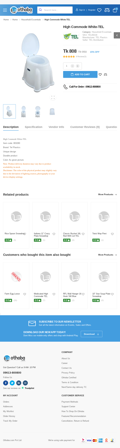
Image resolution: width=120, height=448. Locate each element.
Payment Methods (70, 402)
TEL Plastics (101, 37)
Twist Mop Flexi (99, 233)
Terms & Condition (70, 382)
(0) (73, 240)
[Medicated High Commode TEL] (45, 277)
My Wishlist (8, 411)
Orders (6, 402)
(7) (44, 300)
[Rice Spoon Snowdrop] (16, 216)
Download (89, 334)
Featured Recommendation (74, 416)
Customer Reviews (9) (85, 127)
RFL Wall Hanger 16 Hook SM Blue (72, 295)
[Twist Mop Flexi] (103, 216)
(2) (73, 300)
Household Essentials (102, 32)
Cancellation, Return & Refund (75, 421)
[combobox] (55, 10)
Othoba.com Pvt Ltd (12, 440)
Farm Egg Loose (12, 294)
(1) (44, 240)
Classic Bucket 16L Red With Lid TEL (72, 234)
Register (91, 10)
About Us (66, 358)
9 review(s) (81, 57)
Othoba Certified (69, 377)
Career (65, 363)
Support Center (68, 406)
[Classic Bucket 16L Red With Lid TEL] (74, 216)
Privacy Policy (68, 373)
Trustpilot (29, 388)
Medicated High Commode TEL (41, 295)
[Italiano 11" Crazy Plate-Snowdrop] (45, 216)
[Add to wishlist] (24, 234)
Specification (33, 127)
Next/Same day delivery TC (74, 387)
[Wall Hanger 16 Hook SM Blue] (74, 277)
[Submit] (40, 10)
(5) (15, 240)
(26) (15, 300)
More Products (106, 194)
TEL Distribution (96, 40)
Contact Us (67, 368)
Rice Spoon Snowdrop (15, 233)
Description (11, 127)
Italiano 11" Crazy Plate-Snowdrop (42, 234)
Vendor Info (56, 127)
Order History (9, 416)
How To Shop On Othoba (73, 411)
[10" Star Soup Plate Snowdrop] (103, 277)
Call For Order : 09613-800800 (84, 86)
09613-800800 (12, 372)
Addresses (8, 406)
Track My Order (10, 421)
